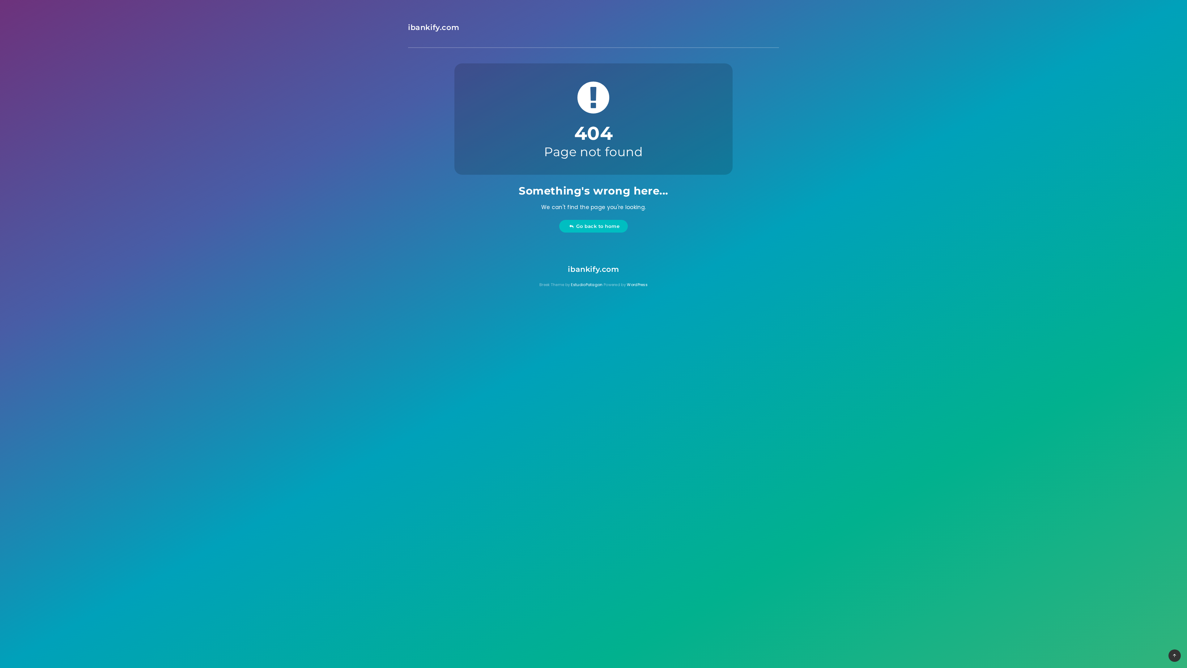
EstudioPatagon (586, 284)
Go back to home (596, 226)
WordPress (637, 284)
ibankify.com (433, 27)
